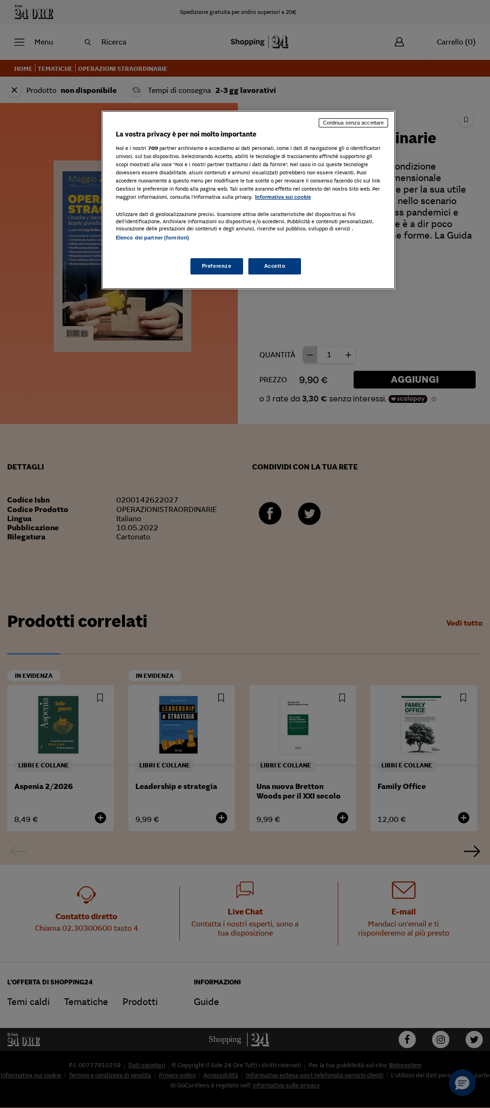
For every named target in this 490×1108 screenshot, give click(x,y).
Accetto (275, 266)
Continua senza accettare (353, 123)
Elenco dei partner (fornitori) (152, 237)
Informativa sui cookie (283, 197)
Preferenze (217, 266)
